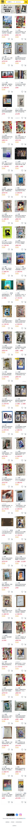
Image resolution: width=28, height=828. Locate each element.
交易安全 (14, 825)
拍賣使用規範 (19, 822)
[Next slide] (12, 22)
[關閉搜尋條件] (14, 2)
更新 (24, 818)
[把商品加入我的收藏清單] (9, 39)
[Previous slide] (2, 22)
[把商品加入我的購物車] (12, 39)
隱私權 (12, 822)
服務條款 (7, 822)
